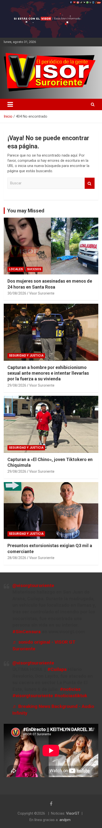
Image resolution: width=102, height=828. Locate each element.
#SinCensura (26, 631)
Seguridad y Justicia (26, 355)
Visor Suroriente (41, 293)
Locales (16, 269)
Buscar (90, 183)
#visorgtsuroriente (32, 695)
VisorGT (72, 813)
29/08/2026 (16, 385)
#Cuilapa (57, 669)
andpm (65, 820)
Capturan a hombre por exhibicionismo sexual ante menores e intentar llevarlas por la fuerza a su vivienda (48, 373)
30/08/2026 (16, 293)
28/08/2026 (16, 558)
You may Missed (25, 211)
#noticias (70, 689)
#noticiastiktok (70, 695)
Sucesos (34, 269)
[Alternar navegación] (10, 104)
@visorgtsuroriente (33, 585)
